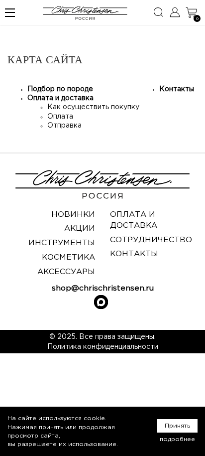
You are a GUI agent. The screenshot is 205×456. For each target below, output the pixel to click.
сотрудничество (151, 240)
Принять (177, 426)
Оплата (60, 117)
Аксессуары (66, 272)
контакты (134, 254)
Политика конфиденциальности (102, 347)
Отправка (64, 126)
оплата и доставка (133, 220)
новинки (73, 214)
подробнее (177, 439)
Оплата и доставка (60, 98)
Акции (79, 228)
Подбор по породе (60, 89)
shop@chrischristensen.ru (103, 288)
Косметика (68, 257)
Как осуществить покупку (93, 107)
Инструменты (61, 243)
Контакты (176, 89)
